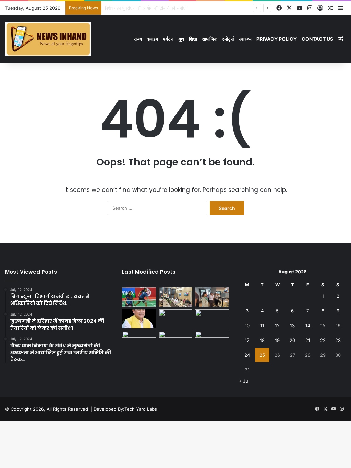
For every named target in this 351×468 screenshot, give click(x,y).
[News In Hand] (48, 39)
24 (247, 355)
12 (277, 325)
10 (247, 325)
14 (307, 325)
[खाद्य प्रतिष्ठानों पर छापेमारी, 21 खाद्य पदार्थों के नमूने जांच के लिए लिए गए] (212, 297)
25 (262, 355)
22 (323, 340)
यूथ (181, 39)
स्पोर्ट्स (228, 39)
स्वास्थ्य (245, 39)
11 (262, 325)
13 (292, 325)
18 (262, 340)
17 (247, 340)
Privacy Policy (276, 39)
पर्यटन (168, 39)
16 (338, 325)
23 (338, 340)
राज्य (138, 39)
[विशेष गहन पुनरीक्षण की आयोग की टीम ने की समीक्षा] (175, 297)
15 (322, 325)
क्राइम (152, 39)
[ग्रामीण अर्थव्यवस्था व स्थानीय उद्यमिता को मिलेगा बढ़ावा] (139, 319)
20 (292, 340)
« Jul (244, 381)
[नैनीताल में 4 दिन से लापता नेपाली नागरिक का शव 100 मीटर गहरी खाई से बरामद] (212, 340)
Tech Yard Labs (140, 409)
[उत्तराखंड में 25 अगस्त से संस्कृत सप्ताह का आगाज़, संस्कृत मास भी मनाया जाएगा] (175, 319)
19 (277, 340)
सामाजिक (209, 39)
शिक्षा (193, 39)
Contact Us (317, 39)
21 (307, 340)
